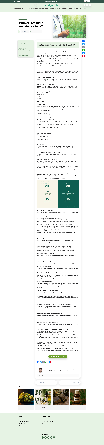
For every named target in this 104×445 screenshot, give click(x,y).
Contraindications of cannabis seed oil (26, 54)
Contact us (18, 1)
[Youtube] (42, 375)
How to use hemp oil (22, 47)
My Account (21, 427)
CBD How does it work (22, 19)
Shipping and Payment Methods (47, 421)
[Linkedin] (41, 375)
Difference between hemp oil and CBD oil (25, 55)
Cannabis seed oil (21, 49)
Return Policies (44, 427)
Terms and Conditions (46, 425)
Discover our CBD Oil (57, 356)
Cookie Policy (44, 432)
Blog (20, 425)
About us (21, 419)
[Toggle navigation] (58, 5)
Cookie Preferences (54, 443)
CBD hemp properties (22, 43)
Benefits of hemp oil (22, 44)
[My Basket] (90, 5)
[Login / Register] (84, 5)
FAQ (42, 423)
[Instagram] (39, 375)
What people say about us (24, 421)
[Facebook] (38, 375)
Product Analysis (22, 423)
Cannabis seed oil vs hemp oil (25, 50)
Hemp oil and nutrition (22, 48)
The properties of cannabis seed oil (26, 51)
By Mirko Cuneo (25, 31)
